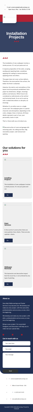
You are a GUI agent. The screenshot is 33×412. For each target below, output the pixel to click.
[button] (25, 18)
